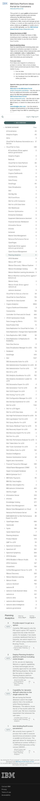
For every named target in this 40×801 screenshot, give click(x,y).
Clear (35, 127)
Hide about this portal (16, 8)
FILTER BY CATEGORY (12, 127)
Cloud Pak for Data (21, 647)
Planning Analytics (18, 684)
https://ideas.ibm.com (26, 29)
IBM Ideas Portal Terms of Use (25, 761)
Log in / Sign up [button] (31, 117)
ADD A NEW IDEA (20, 122)
